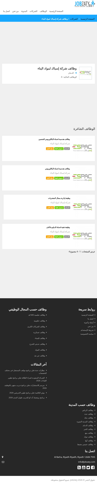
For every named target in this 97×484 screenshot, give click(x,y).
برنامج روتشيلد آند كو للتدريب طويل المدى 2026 (27, 397)
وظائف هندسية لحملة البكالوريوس (57, 169)
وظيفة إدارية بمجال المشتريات (59, 198)
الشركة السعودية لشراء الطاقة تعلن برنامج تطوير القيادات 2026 (27, 379)
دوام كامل (50, 149)
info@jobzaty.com (86, 461)
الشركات (33, 11)
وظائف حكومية (39, 321)
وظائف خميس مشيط (85, 444)
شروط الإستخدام (87, 330)
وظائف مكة (89, 418)
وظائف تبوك (89, 437)
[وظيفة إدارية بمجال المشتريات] (82, 216)
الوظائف (43, 11)
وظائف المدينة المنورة (85, 421)
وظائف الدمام (88, 425)
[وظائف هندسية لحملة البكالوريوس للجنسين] (82, 158)
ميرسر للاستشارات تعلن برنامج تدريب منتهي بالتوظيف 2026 (25, 386)
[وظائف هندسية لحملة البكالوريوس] (82, 187)
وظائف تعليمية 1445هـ (36, 315)
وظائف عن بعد (39, 355)
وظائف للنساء (40, 338)
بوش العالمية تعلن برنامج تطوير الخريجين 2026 (27, 393)
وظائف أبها (89, 440)
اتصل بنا (6, 11)
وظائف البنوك (40, 350)
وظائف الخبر (89, 429)
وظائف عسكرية (39, 332)
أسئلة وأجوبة (89, 322)
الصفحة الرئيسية (56, 11)
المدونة (24, 11)
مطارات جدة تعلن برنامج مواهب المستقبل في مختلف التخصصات (26, 371)
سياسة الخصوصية (87, 334)
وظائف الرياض (88, 410)
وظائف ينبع (89, 433)
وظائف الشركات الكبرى (36, 326)
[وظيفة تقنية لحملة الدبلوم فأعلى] (82, 246)
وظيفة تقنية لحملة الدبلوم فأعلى (58, 227)
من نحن (15, 11)
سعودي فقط (59, 149)
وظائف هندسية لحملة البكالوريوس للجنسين (54, 139)
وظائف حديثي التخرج (37, 344)
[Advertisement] (48, 46)
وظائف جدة (89, 414)
